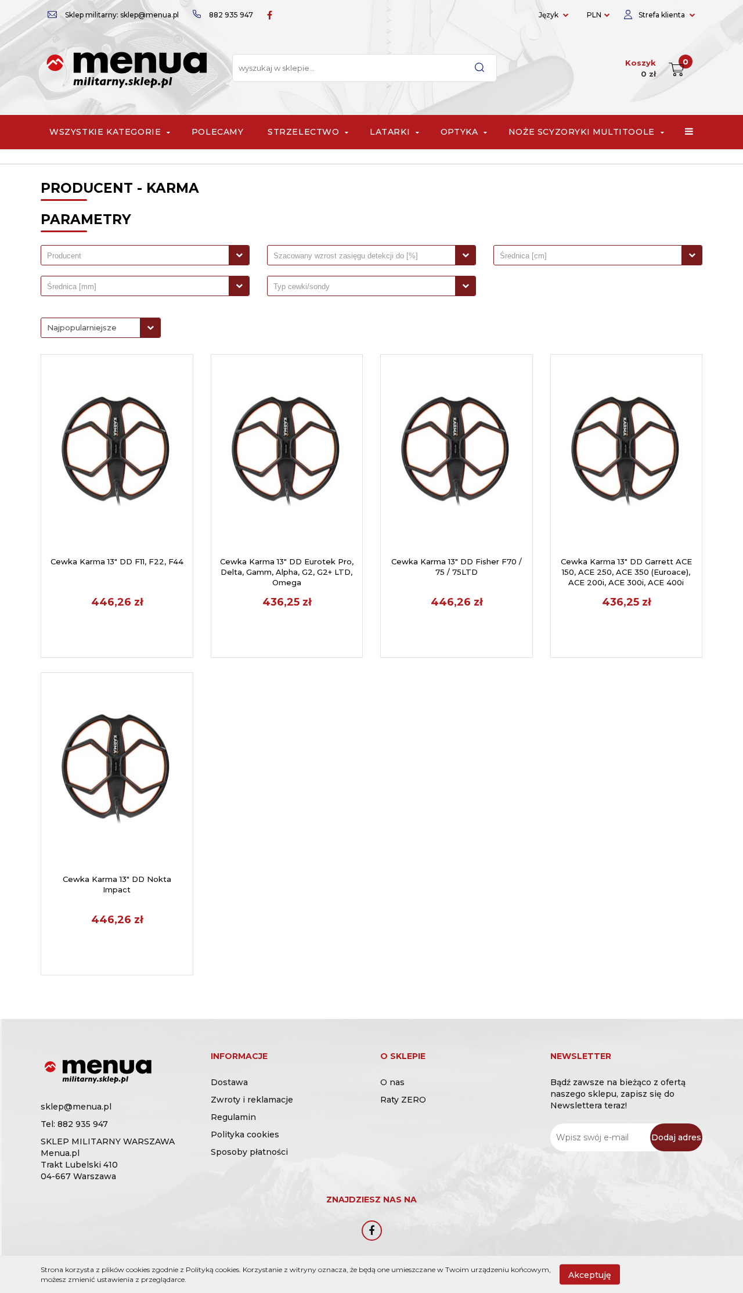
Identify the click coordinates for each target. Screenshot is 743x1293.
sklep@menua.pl (76, 1106)
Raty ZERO (403, 1099)
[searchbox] (138, 256)
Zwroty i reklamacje (252, 1099)
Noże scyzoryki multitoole (583, 132)
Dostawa (229, 1082)
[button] (239, 1058)
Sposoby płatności (249, 1152)
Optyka (461, 132)
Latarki (391, 132)
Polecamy (218, 132)
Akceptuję (589, 1274)
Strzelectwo (305, 132)
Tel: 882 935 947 (74, 1124)
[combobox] (145, 255)
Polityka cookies (245, 1134)
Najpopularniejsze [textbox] (82, 327)
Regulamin (233, 1117)
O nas (392, 1082)
